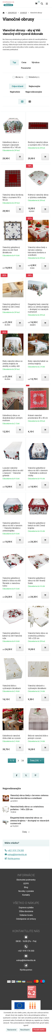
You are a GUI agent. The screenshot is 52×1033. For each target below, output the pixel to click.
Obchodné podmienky (26, 880)
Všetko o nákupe (26, 903)
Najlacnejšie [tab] (34, 86)
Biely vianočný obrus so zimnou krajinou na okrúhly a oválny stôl (12, 363)
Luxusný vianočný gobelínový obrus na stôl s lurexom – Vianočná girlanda (13, 472)
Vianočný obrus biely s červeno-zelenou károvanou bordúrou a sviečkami (37, 251)
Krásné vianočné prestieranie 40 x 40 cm (38, 416)
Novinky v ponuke (26, 891)
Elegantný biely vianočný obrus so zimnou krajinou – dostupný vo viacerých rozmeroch (38, 308)
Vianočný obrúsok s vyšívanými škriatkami (37, 686)
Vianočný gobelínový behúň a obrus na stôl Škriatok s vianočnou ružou (12, 582)
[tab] (22, 101)
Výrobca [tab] (35, 62)
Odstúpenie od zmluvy (26, 919)
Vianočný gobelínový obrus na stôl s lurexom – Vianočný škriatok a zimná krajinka (12, 527)
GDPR (26, 883)
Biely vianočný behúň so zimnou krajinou (38, 362)
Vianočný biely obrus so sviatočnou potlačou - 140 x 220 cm (38, 635)
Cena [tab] (23, 62)
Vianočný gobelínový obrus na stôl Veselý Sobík (36, 580)
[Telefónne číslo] (26, 946)
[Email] (26, 956)
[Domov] (9, 4)
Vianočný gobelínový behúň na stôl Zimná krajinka (11, 307)
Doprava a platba (26, 907)
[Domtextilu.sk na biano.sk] (31, 992)
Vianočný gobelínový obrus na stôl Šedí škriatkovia (11, 250)
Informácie (26, 875)
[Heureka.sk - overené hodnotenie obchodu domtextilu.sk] (21, 992)
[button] (19, 157)
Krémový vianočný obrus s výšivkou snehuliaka (38, 196)
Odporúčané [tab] (17, 86)
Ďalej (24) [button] (34, 760)
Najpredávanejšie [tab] (33, 92)
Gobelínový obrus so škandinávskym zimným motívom (12, 418)
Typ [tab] (14, 62)
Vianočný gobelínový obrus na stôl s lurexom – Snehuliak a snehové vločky (38, 472)
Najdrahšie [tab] (15, 92)
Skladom (34, 77)
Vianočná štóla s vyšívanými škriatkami (12, 686)
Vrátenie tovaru (26, 915)
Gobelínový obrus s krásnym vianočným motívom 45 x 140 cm (12, 145)
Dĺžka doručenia (26, 911)
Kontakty (26, 895)
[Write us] (26, 965)
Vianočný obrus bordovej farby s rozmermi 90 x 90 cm (13, 197)
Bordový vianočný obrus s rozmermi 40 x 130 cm (38, 143)
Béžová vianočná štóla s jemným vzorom (38, 736)
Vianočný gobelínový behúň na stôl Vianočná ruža (12, 635)
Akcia (19, 77)
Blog (26, 887)
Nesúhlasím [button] (25, 1030)
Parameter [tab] (26, 68)
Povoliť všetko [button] (39, 1030)
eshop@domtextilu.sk (17, 854)
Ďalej (24, 832)
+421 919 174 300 (16, 850)
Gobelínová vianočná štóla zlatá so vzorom (12, 736)
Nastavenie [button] (11, 1030)
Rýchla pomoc (14, 858)
